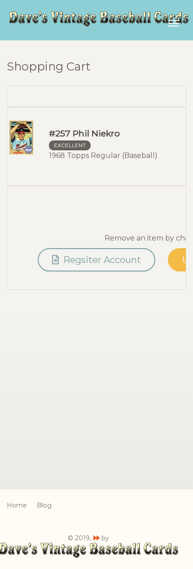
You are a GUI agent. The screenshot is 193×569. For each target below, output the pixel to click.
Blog (44, 505)
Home (17, 505)
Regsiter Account (101, 259)
